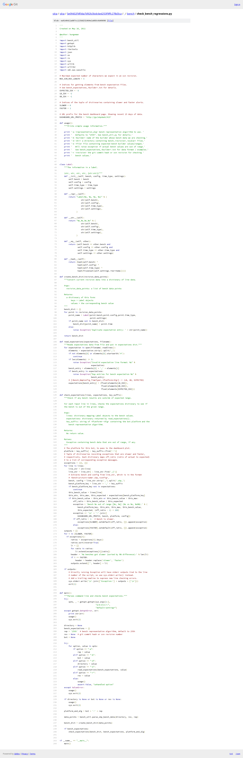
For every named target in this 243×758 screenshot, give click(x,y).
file (110, 20)
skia (55, 13)
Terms (32, 753)
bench (130, 13)
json (238, 753)
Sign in (237, 4)
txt (231, 753)
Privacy (24, 753)
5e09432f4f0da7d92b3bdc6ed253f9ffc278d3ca (94, 13)
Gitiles (17, 753)
